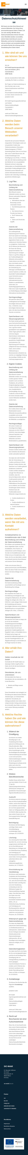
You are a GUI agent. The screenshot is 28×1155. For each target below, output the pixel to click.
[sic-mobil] (5, 4)
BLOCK (6, 1100)
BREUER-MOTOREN (9, 1106)
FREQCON (6, 1103)
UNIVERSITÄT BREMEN (10, 1108)
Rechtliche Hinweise (9, 1126)
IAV (5, 1098)
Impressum (7, 1123)
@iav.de (8, 1083)
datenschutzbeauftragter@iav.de (14, 115)
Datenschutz (7, 1128)
